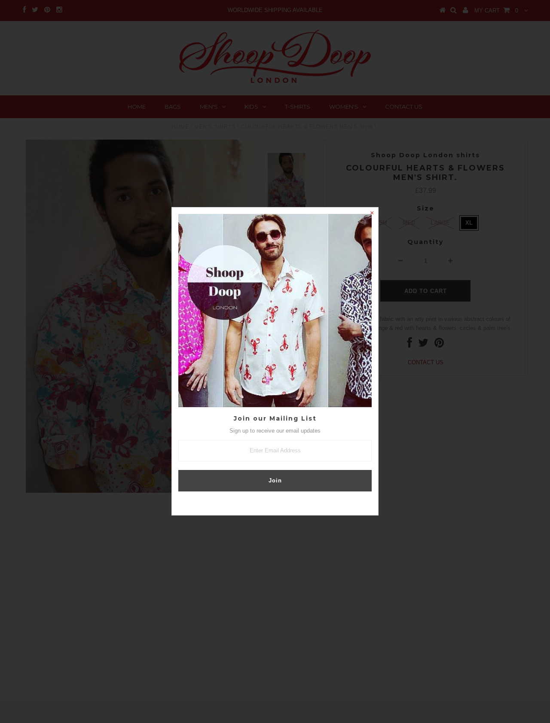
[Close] (371, 213)
